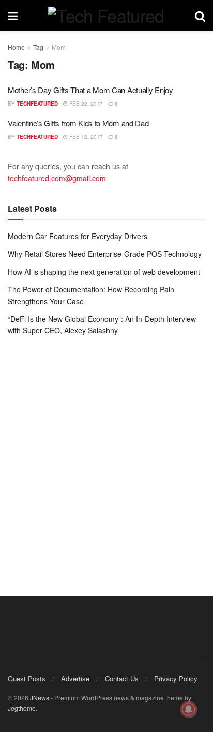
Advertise (75, 678)
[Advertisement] (106, 458)
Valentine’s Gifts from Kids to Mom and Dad (78, 123)
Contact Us (122, 678)
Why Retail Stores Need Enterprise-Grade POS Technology (105, 253)
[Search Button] (200, 15)
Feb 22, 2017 (85, 103)
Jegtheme (22, 708)
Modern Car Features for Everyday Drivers (77, 236)
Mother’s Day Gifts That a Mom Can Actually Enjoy (90, 89)
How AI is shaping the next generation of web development (104, 272)
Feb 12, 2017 (85, 136)
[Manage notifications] (188, 709)
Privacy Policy (175, 678)
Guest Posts (26, 678)
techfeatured (37, 103)
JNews (39, 697)
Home (16, 46)
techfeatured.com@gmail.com (57, 178)
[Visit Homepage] (106, 15)
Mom (59, 46)
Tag (38, 46)
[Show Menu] (13, 15)
